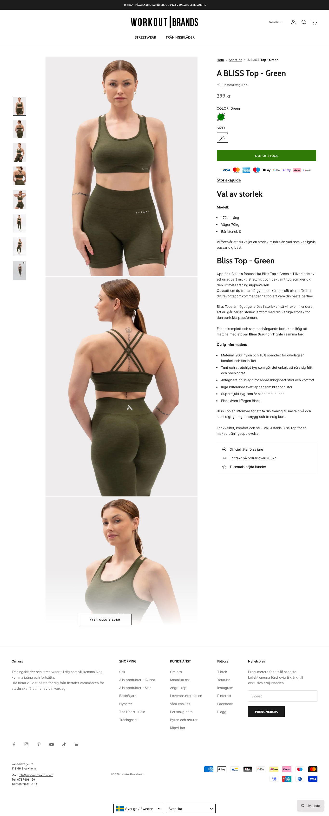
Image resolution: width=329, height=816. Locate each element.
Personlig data (181, 712)
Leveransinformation (186, 696)
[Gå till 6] (19, 223)
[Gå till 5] (19, 199)
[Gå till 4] (19, 176)
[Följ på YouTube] (51, 744)
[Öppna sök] (304, 22)
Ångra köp (178, 688)
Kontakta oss (180, 680)
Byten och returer (183, 720)
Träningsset (128, 720)
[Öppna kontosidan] (293, 22)
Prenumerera (266, 712)
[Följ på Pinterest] (39, 744)
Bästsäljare (127, 696)
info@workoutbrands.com (36, 775)
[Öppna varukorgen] (314, 22)
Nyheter (125, 704)
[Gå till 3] (19, 152)
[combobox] (138, 808)
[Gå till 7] (19, 247)
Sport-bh (235, 60)
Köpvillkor (177, 728)
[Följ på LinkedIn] (76, 744)
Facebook (225, 704)
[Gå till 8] (19, 270)
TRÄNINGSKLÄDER (180, 37)
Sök (122, 672)
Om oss (176, 672)
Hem (220, 60)
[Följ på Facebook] (14, 744)
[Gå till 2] (19, 129)
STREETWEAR (145, 37)
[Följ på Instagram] (26, 744)
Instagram (225, 688)
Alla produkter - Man (135, 688)
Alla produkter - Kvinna (137, 680)
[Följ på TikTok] (64, 744)
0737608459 (26, 779)
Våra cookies (180, 704)
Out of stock (266, 156)
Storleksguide (229, 180)
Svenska (273, 22)
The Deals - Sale (132, 712)
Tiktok (222, 672)
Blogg (221, 712)
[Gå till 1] (19, 106)
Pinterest (224, 696)
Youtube (223, 680)
